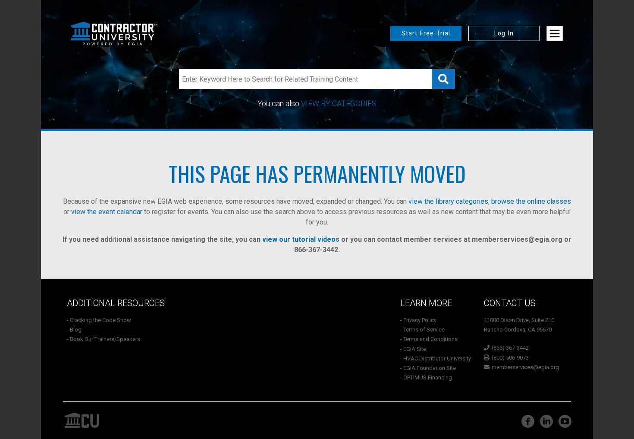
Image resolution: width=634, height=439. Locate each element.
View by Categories (339, 103)
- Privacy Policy (418, 320)
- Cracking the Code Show (99, 320)
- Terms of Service (422, 329)
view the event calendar (106, 212)
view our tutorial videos (300, 239)
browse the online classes (531, 201)
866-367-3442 (316, 250)
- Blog (74, 329)
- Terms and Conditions (429, 339)
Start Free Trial (426, 33)
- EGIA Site (413, 349)
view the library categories (448, 201)
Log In (504, 33)
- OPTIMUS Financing (426, 377)
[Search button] (443, 79)
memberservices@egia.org (517, 239)
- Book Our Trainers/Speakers (103, 339)
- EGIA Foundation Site (428, 368)
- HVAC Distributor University (435, 358)
